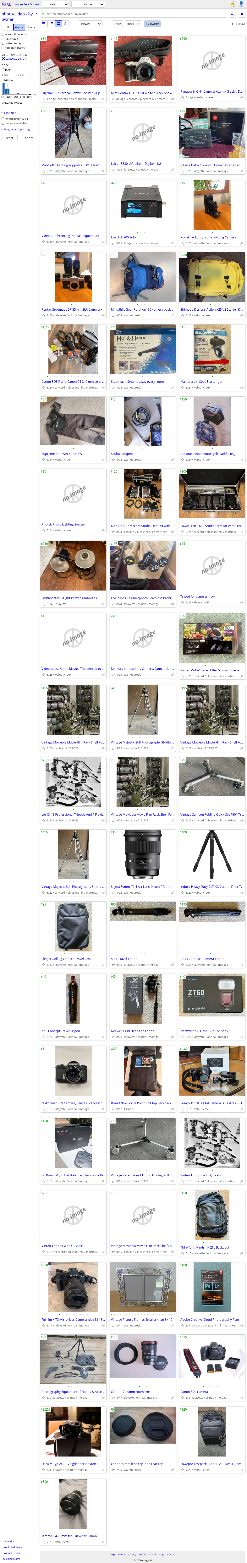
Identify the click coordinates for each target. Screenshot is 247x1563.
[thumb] (51, 23)
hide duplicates (15, 48)
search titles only (16, 34)
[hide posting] (103, 99)
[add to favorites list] (43, 99)
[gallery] (58, 23)
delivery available (16, 123)
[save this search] (241, 14)
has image (11, 39)
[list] (43, 23)
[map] (65, 23)
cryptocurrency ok (16, 119)
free (8, 70)
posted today (13, 43)
